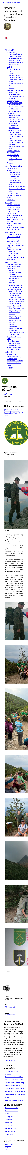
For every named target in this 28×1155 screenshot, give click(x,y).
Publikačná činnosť (13, 343)
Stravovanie (8, 1122)
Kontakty (9, 368)
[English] (15, 38)
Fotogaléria (13, 413)
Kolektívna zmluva (14, 117)
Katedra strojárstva (13, 207)
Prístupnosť (8, 1146)
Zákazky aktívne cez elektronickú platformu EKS (16, 136)
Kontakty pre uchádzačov (17, 187)
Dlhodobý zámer (14, 128)
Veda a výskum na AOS (15, 264)
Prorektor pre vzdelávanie (17, 77)
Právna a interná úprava (16, 299)
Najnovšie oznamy (14, 411)
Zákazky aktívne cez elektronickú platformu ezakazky (16, 142)
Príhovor (11, 270)
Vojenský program (13, 193)
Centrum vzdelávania (14, 195)
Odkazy (6, 415)
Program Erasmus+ (14, 354)
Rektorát (11, 73)
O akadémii (11, 52)
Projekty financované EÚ (15, 308)
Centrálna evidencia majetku (14, 1100)
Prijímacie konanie (14, 172)
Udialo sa (15, 412)
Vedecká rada (13, 92)
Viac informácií (10, 1060)
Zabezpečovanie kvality (16, 107)
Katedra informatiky (13, 205)
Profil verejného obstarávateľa (14, 1088)
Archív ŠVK (12, 282)
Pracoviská (10, 232)
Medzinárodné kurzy (14, 356)
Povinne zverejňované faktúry (14, 1077)
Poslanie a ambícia (15, 56)
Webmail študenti (10, 1131)
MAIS (9, 197)
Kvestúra (11, 88)
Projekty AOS (9, 1116)
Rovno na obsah (6, 2)
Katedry (8, 202)
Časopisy (10, 163)
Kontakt (9, 365)
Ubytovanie (8, 1119)
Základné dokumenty (15, 104)
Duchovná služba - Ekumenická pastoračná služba (15, 245)
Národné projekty (13, 341)
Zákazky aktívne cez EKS (13, 1085)
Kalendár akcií (8, 412)
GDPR (6, 1147)
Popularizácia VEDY (14, 345)
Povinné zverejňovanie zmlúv (14, 1080)
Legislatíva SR (13, 109)
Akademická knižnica (14, 239)
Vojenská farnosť (13, 241)
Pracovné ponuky (14, 157)
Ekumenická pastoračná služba (13, 409)
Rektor (11, 71)
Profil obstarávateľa (15, 132)
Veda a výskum (12, 262)
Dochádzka (8, 1125)
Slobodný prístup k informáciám (15, 1091)
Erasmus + (11, 200)
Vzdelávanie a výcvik (14, 166)
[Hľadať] (20, 401)
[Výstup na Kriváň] (6, 642)
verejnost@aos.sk (10, 1014)
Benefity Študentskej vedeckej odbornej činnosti (15, 278)
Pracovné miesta (13, 155)
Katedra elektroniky (13, 209)
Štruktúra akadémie (14, 69)
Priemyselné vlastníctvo (15, 285)
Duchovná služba (8, 394)
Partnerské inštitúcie (14, 363)
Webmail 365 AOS (10, 1128)
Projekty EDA (13, 326)
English (7, 1149)
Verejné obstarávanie (14, 130)
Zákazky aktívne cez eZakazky (14, 1083)
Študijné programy (14, 174)
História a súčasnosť (15, 54)
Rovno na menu (15, 2)
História (6, 411)
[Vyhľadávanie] (4, 372)
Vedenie (10, 67)
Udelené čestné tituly (14, 306)
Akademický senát (14, 94)
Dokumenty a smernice (16, 180)
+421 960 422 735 (10, 1006)
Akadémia (9, 50)
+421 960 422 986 (10, 1007)
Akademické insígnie (15, 58)
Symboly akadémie (15, 60)
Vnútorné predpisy (14, 115)
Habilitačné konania (15, 293)
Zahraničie (9, 352)
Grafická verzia (9, 1144)
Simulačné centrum (13, 237)
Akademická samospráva (15, 90)
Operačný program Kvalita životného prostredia (15, 312)
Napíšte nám (9, 1134)
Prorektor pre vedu (15, 75)
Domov (5, 393)
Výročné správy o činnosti (17, 119)
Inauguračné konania (15, 291)
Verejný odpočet (14, 126)
